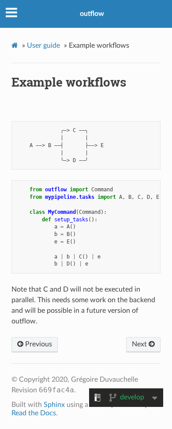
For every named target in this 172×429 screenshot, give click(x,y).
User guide (43, 45)
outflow (92, 13)
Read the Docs (33, 413)
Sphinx (54, 404)
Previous (37, 344)
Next (140, 344)
